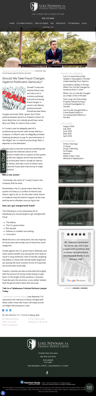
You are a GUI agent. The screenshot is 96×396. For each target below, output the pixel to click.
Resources (60, 23)
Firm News (67, 151)
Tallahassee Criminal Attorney (12, 71)
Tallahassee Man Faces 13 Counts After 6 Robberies (10, 322)
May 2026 (67, 133)
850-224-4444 (48, 18)
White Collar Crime (71, 156)
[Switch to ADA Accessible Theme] (3, 393)
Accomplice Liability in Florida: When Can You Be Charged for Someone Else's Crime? (76, 87)
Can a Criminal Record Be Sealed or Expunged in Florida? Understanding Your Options (76, 79)
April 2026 (67, 136)
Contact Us (48, 27)
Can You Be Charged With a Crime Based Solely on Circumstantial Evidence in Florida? (75, 114)
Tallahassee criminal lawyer (14, 296)
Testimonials (74, 23)
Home (11, 23)
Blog (84, 23)
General (66, 153)
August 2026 (68, 126)
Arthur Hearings (70, 144)
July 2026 (67, 128)
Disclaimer (48, 360)
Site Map (48, 362)
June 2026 (67, 131)
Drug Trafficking (70, 148)
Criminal (31, 71)
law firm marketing (49, 384)
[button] (68, 288)
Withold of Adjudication (73, 158)
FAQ (52, 23)
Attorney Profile (25, 23)
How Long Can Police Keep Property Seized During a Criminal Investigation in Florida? (75, 103)
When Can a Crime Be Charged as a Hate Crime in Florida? (76, 94)
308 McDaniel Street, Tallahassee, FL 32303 (48, 366)
